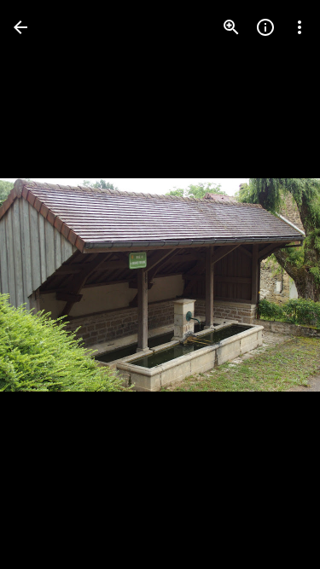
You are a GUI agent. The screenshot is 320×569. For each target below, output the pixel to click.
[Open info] (265, 27)
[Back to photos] (20, 27)
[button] (272, 285)
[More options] (299, 27)
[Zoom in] (231, 27)
